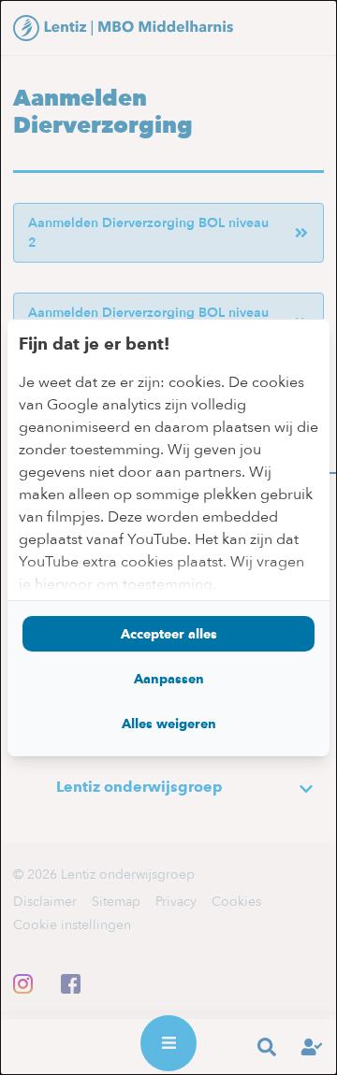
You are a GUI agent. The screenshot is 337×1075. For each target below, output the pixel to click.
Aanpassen (169, 678)
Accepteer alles (169, 633)
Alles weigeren (169, 723)
